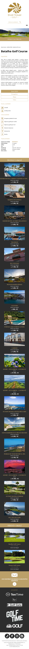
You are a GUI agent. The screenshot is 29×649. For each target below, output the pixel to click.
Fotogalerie (14, 94)
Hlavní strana (3, 47)
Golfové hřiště (9, 47)
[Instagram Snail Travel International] (17, 638)
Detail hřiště (14, 91)
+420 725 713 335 (19, 645)
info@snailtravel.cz (16, 646)
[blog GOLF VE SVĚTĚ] (22, 638)
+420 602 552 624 (12, 645)
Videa (14, 99)
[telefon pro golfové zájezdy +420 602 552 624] (7, 638)
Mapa (14, 97)
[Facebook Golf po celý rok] (12, 638)
